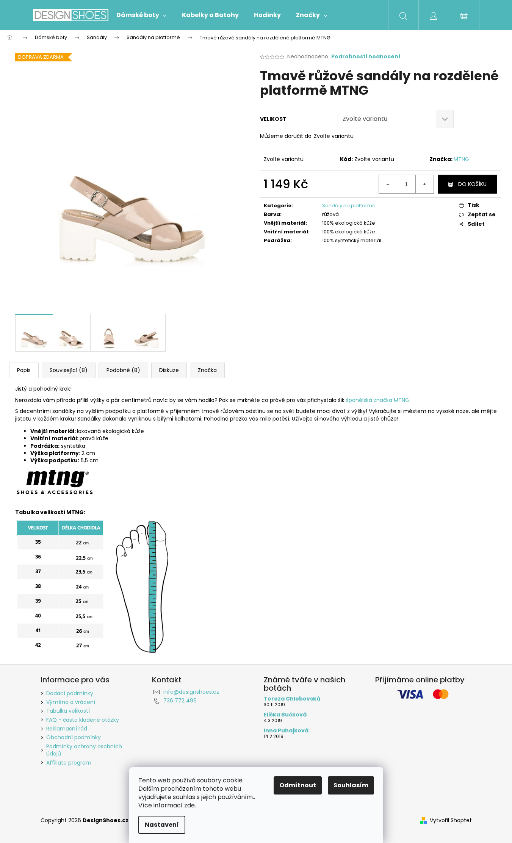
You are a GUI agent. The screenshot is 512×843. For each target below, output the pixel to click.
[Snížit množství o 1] (388, 184)
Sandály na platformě (349, 205)
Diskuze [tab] (169, 370)
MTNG (461, 159)
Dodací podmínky (69, 693)
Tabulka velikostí (68, 711)
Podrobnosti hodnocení (365, 56)
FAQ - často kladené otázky (82, 720)
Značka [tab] (207, 370)
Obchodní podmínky (73, 737)
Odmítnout (297, 785)
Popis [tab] (24, 370)
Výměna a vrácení (70, 702)
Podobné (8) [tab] (123, 370)
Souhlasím (351, 785)
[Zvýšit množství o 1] (424, 184)
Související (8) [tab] (69, 370)
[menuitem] (141, 15)
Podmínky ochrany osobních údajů (84, 750)
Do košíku (472, 184)
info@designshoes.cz (191, 692)
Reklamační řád (66, 728)
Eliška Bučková (285, 715)
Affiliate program (68, 762)
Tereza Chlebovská (292, 699)
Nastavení (162, 824)
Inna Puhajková (286, 731)
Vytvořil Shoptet (451, 820)
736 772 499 (180, 700)
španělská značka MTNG (377, 400)
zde (189, 805)
